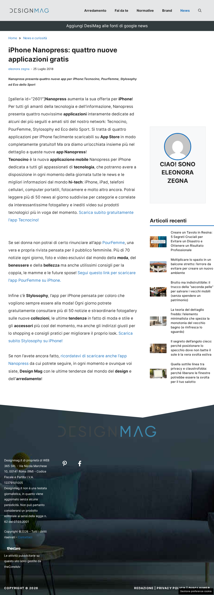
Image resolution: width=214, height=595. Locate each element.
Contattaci (25, 537)
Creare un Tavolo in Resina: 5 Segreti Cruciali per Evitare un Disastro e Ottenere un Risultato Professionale (191, 241)
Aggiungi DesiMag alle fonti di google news (107, 25)
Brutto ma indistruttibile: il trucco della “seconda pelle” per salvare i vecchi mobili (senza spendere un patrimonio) (192, 291)
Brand (167, 10)
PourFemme (113, 242)
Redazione (144, 588)
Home (12, 38)
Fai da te (121, 10)
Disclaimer (199, 588)
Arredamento (95, 10)
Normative (145, 10)
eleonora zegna (18, 69)
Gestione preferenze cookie (196, 591)
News (185, 10)
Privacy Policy (171, 588)
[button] (200, 10)
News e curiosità (35, 38)
